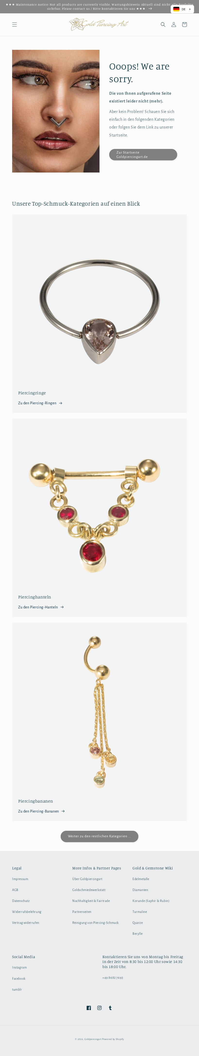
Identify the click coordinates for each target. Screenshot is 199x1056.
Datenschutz (21, 901)
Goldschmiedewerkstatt (89, 890)
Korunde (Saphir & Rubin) (151, 901)
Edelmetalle (141, 879)
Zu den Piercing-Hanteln (38, 607)
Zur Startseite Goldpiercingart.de (132, 155)
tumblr (17, 989)
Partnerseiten (81, 912)
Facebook (18, 978)
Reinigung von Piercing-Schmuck (95, 923)
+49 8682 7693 (112, 977)
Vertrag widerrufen (25, 923)
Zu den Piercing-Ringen (37, 403)
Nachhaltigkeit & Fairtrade (91, 901)
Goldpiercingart (93, 1039)
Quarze (138, 923)
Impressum (20, 879)
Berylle (137, 933)
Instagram (19, 967)
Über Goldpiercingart (87, 879)
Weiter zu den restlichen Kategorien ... (99, 836)
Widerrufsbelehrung (26, 912)
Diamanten (140, 890)
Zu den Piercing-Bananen (38, 811)
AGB (15, 890)
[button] (14, 24)
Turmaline (140, 912)
